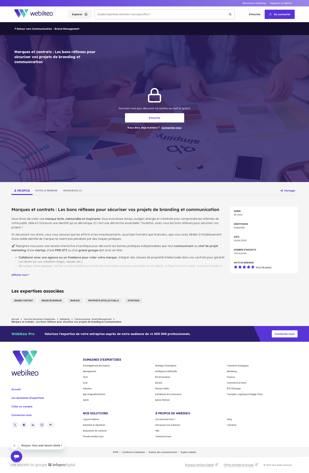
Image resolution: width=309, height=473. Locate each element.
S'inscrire (254, 14)
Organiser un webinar (281, 3)
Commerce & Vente (236, 383)
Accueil (15, 319)
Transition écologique (238, 365)
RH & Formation (162, 377)
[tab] (22, 190)
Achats (158, 383)
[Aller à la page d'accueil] (36, 14)
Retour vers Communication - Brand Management (48, 28)
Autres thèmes (162, 400)
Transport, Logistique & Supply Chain (245, 394)
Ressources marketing (254, 3)
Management (89, 371)
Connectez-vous (21, 415)
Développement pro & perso (96, 365)
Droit (85, 383)
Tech (85, 377)
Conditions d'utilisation (133, 452)
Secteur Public (162, 388)
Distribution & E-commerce (168, 394)
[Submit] (230, 14)
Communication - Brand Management (93, 319)
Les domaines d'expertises (27, 398)
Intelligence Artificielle (166, 371)
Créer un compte (21, 406)
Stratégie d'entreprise (165, 365)
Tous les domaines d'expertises (39, 319)
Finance (231, 377)
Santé (86, 400)
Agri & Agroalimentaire (94, 394)
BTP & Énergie (234, 388)
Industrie (87, 388)
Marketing (65, 319)
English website (188, 452)
